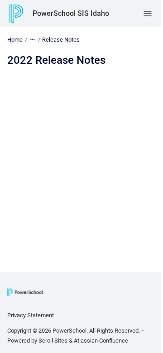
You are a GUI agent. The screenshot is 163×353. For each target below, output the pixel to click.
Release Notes (61, 39)
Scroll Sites (52, 340)
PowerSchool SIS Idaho (71, 13)
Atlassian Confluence (101, 340)
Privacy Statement (30, 315)
